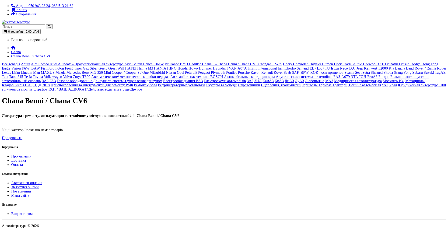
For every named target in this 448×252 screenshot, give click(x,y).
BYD (184, 64)
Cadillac (195, 64)
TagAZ (440, 72)
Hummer (205, 68)
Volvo (67, 77)
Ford (51, 68)
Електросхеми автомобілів (225, 81)
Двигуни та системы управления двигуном (127, 81)
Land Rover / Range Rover (426, 68)
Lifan (16, 72)
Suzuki (429, 72)
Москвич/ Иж (393, 81)
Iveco (344, 68)
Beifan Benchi (143, 64)
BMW (159, 64)
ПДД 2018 (41, 85)
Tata (5, 77)
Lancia (400, 68)
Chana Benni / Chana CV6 (31, 56)
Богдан (383, 77)
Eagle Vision (12, 68)
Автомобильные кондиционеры (249, 77)
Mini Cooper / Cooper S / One (126, 72)
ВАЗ (45, 81)
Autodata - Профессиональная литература (91, 64)
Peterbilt (191, 72)
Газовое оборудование (75, 81)
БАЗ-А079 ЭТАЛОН (349, 77)
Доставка (18, 160)
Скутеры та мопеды (221, 85)
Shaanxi (377, 72)
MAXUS (48, 72)
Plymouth (218, 72)
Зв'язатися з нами (25, 187)
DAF (380, 64)
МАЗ (329, 81)
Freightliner (74, 68)
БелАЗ (372, 77)
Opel (180, 72)
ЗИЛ (258, 81)
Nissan (171, 72)
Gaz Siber (90, 68)
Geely (103, 68)
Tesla (28, 77)
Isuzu (335, 68)
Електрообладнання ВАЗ (183, 81)
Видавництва (22, 214)
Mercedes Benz (77, 72)
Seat (358, 72)
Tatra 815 (16, 77)
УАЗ (385, 85)
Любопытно (314, 81)
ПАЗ (28, 85)
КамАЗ (268, 81)
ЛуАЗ (299, 81)
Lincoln (26, 72)
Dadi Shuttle (353, 64)
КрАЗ (279, 81)
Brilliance (172, 64)
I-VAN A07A (237, 68)
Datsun (404, 64)
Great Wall (116, 68)
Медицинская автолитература (358, 81)
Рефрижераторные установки (181, 85)
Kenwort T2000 (376, 68)
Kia (391, 68)
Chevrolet (300, 64)
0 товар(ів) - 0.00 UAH (23, 31)
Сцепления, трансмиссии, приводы (289, 85)
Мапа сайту (20, 195)
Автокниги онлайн (26, 183)
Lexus (6, 72)
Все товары (11, 64)
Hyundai (219, 68)
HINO (172, 68)
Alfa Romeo (40, 64)
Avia (128, 64)
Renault (267, 72)
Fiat (44, 68)
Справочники (249, 85)
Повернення (21, 191)
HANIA (160, 68)
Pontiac (231, 72)
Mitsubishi (157, 72)
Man (36, 72)
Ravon (255, 72)
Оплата (17, 165)
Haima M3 (145, 68)
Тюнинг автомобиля (364, 85)
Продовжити (12, 138)
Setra (366, 72)
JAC (352, 68)
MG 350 (96, 72)
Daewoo (369, 64)
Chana (16, 52)
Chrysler (315, 64)
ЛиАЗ (289, 81)
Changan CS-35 (270, 64)
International (267, 68)
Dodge (415, 64)
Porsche (244, 72)
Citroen (328, 64)
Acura (25, 64)
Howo (193, 68)
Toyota (38, 77)
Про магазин (21, 156)
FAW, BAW (31, 68)
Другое (136, 89)
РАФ (129, 85)
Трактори (339, 85)
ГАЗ (52, 81)
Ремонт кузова (145, 85)
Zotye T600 (81, 77)
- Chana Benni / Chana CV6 (235, 64)
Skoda (388, 72)
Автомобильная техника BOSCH (196, 77)
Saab (287, 72)
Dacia (338, 64)
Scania (349, 72)
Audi (54, 64)
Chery (288, 64)
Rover (278, 72)
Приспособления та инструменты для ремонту (88, 85)
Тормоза (325, 85)
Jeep (360, 68)
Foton (60, 68)
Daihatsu (392, 64)
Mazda (61, 72)
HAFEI (130, 68)
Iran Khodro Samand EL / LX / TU (304, 68)
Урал (393, 85)
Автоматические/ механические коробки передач (130, 77)
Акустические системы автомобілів (304, 77)
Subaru (417, 72)
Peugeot (204, 72)
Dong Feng (429, 64)
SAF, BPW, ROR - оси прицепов (317, 72)
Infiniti (252, 68)
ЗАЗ (250, 81)
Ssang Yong (402, 72)
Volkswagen (53, 77)
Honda (183, 68)
